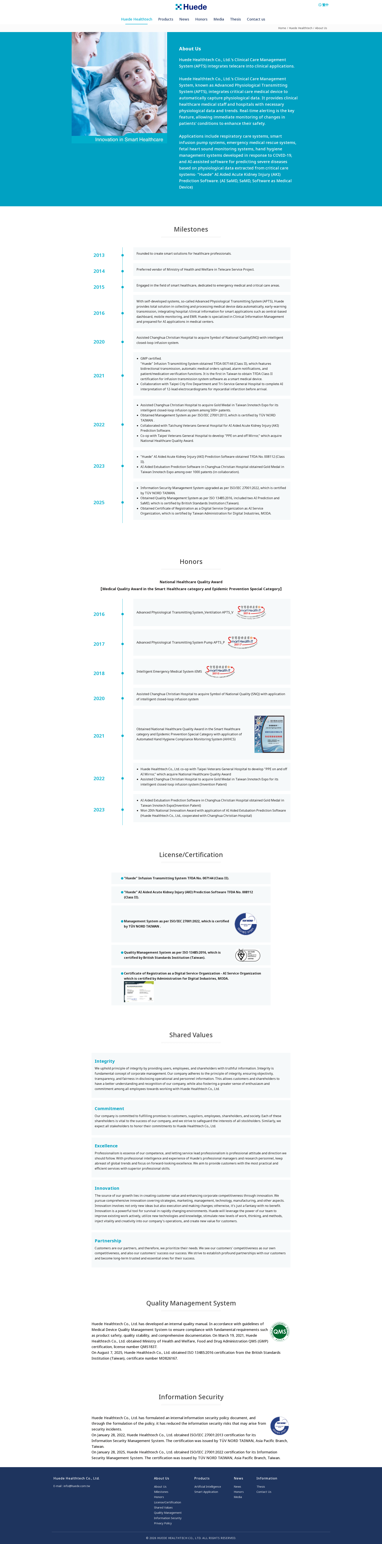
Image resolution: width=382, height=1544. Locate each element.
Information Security (167, 1518)
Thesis (260, 1486)
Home (282, 28)
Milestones (161, 1492)
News (237, 1486)
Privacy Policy (163, 1523)
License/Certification (167, 1502)
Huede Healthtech (300, 28)
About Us (321, 28)
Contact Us (263, 1492)
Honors (159, 1497)
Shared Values (163, 1507)
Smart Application (206, 1492)
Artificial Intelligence (207, 1486)
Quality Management (168, 1513)
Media (238, 1497)
